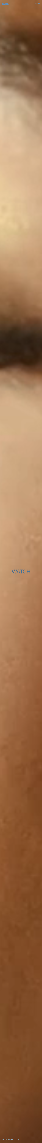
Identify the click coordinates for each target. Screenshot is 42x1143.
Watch (21, 571)
